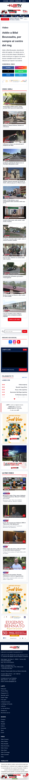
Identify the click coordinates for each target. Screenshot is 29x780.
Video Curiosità (5, 754)
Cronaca (3, 719)
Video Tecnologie (5, 752)
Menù (4, 15)
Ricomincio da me (5, 712)
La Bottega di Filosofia (6, 704)
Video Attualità (4, 743)
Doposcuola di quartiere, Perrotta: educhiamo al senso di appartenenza (13, 575)
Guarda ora (23, 369)
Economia (3, 728)
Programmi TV (4, 693)
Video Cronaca (4, 739)
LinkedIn (8, 74)
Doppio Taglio (4, 697)
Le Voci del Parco (5, 708)
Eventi (2, 732)
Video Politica (4, 741)
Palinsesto (3, 688)
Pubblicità (18, 1)
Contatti (11, 1)
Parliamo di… (4, 710)
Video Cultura (4, 748)
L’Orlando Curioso (5, 701)
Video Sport (4, 750)
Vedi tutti (24, 377)
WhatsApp (20, 71)
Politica (3, 721)
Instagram (21, 67)
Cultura (3, 726)
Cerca (24, 1)
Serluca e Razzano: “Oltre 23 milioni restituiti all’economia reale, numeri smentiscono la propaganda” (16, 19)
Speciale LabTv (5, 695)
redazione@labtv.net (6, 675)
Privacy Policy (4, 691)
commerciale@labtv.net (10, 681)
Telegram (21, 74)
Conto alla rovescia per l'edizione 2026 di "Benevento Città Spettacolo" (14, 523)
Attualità (3, 723)
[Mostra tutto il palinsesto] (14, 399)
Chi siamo (5, 1)
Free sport (3, 699)
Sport (2, 730)
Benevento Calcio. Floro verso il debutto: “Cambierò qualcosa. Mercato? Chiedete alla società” (14, 497)
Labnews (3, 706)
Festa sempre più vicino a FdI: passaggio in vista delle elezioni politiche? (14, 549)
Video (2, 756)
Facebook (8, 67)
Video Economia (5, 745)
